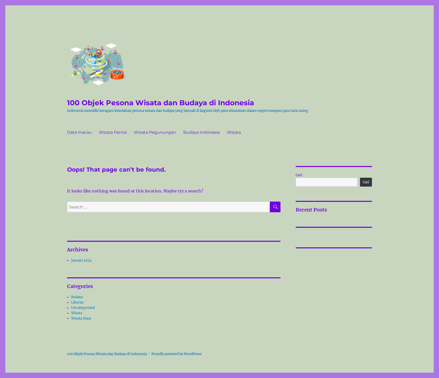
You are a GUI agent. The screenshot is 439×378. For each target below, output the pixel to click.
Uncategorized (83, 308)
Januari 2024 (81, 260)
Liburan (77, 302)
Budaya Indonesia (201, 132)
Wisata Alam (81, 318)
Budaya (77, 297)
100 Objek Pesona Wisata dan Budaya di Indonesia (160, 102)
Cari (299, 175)
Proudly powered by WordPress (176, 354)
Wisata (234, 132)
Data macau (79, 132)
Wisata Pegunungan (155, 132)
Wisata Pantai (113, 132)
